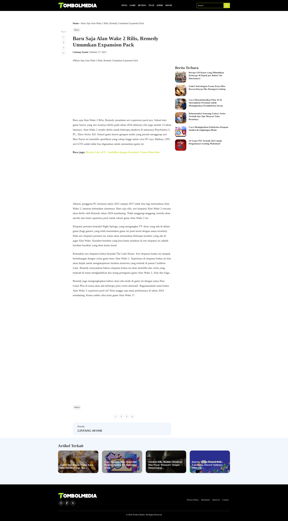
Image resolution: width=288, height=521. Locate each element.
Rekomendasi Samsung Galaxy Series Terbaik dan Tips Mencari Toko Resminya (207, 116)
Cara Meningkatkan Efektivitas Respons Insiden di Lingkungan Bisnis (208, 128)
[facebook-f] (67, 503)
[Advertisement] (122, 179)
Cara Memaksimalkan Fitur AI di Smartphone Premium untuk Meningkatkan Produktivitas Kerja (206, 103)
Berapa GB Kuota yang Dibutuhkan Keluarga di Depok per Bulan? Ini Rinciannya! (206, 75)
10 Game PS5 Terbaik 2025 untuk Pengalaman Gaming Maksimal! (205, 142)
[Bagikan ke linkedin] (63, 53)
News (76, 30)
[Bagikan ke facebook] (63, 42)
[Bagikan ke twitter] (63, 37)
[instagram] (61, 503)
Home (76, 23)
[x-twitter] (73, 503)
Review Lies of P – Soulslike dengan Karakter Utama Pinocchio (123, 152)
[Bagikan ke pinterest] (63, 47)
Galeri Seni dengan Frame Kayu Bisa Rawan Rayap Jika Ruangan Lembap (207, 87)
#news (77, 407)
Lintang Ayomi (80, 52)
